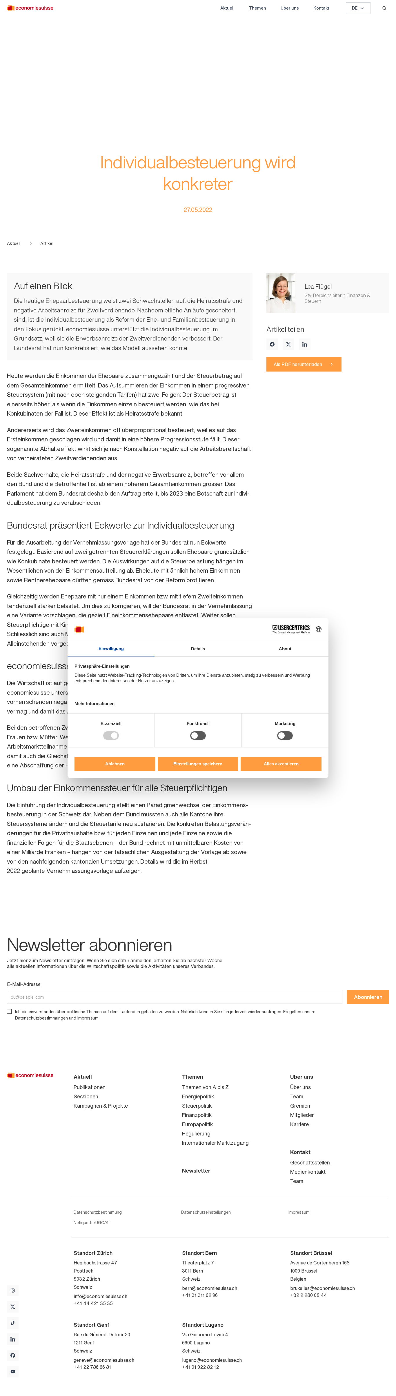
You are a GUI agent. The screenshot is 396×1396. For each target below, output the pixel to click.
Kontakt (321, 8)
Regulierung (196, 1133)
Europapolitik (197, 1124)
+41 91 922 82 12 (200, 1367)
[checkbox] (9, 1011)
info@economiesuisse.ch (100, 1296)
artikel (46, 243)
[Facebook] (272, 344)
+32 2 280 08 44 (308, 1295)
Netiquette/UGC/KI (92, 1223)
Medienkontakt (308, 1171)
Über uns (290, 8)
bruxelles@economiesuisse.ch (322, 1288)
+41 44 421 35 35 (93, 1303)
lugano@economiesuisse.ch (212, 1360)
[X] (288, 344)
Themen (257, 8)
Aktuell (227, 8)
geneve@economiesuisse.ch (104, 1360)
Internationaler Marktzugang (215, 1142)
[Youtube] (13, 1371)
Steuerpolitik (197, 1105)
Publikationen (90, 1087)
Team (296, 1096)
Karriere (299, 1124)
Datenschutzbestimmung (98, 1212)
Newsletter (196, 1170)
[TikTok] (13, 1323)
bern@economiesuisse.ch (209, 1288)
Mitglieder (302, 1115)
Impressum (88, 1018)
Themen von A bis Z (205, 1087)
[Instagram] (13, 1290)
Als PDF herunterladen (298, 364)
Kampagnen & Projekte (101, 1105)
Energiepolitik (198, 1096)
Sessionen (86, 1096)
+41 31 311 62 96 (200, 1295)
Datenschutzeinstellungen (206, 1212)
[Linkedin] (304, 344)
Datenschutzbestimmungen (41, 1018)
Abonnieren (368, 997)
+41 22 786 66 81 (92, 1367)
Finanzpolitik (197, 1115)
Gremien (300, 1105)
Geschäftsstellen (310, 1162)
